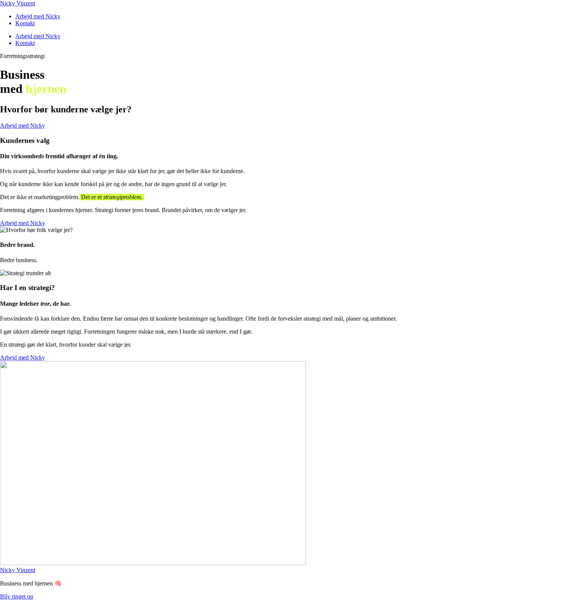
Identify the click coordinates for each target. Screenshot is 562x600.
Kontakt (25, 23)
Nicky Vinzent (17, 3)
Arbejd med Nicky (37, 16)
